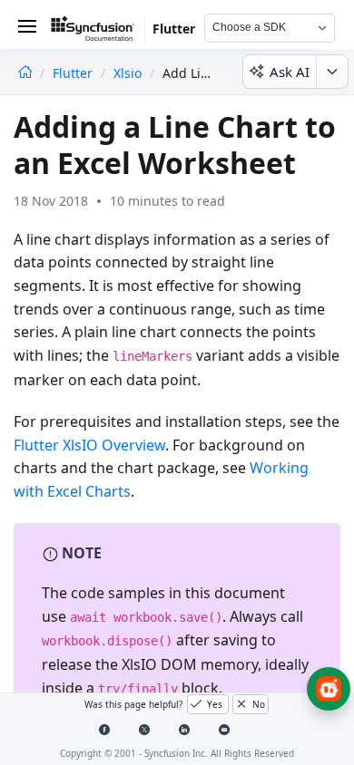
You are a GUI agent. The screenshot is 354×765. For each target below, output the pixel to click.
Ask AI (290, 72)
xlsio (127, 73)
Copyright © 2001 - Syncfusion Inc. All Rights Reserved (177, 753)
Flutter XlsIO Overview (89, 445)
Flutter (74, 73)
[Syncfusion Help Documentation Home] (98, 32)
